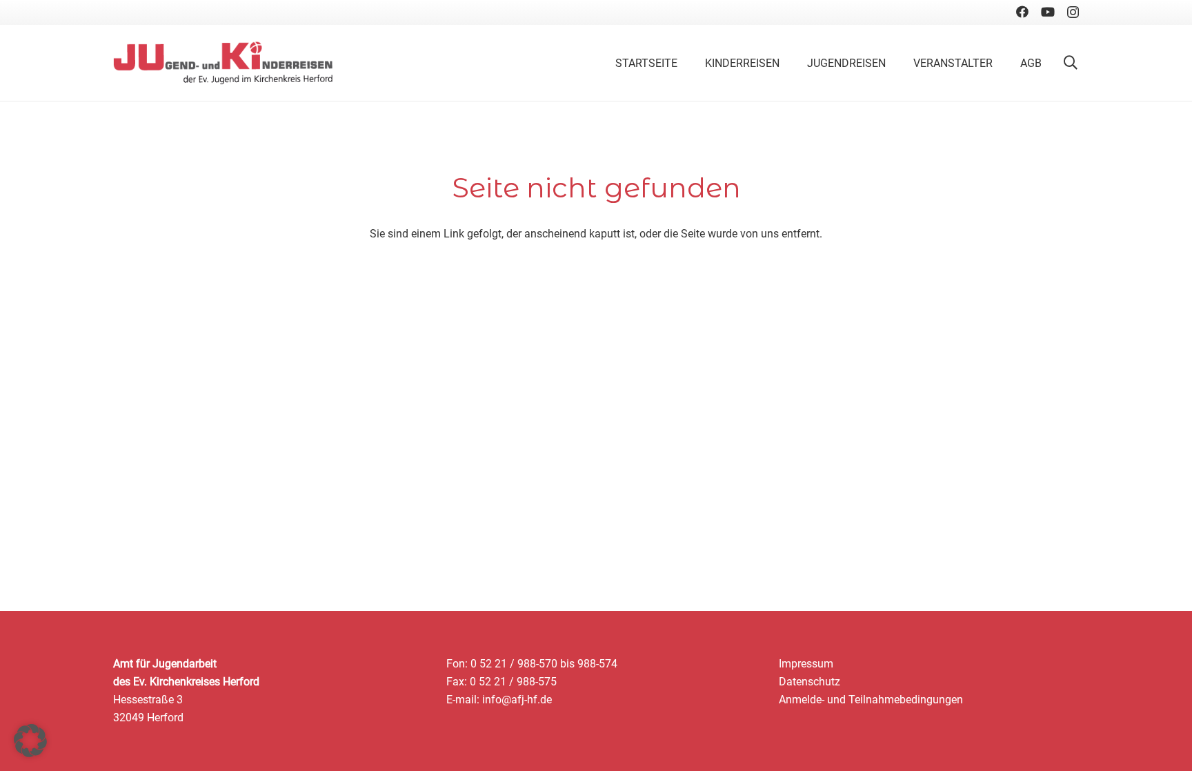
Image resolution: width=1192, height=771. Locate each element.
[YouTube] (1048, 12)
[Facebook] (1022, 12)
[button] (1070, 63)
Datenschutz (809, 681)
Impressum (806, 663)
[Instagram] (1073, 12)
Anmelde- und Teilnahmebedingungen (871, 699)
